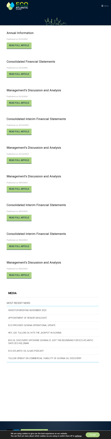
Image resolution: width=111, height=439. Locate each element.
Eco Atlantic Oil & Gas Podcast (26, 351)
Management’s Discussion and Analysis (34, 90)
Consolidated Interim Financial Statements (36, 119)
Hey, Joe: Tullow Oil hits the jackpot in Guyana (34, 332)
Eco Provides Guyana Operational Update (32, 325)
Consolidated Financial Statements (31, 61)
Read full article (19, 45)
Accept (93, 434)
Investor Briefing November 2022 (27, 310)
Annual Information (20, 33)
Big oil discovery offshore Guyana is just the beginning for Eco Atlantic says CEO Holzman (50, 342)
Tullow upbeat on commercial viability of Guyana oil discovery (44, 358)
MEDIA (12, 293)
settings (78, 436)
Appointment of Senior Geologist (27, 318)
